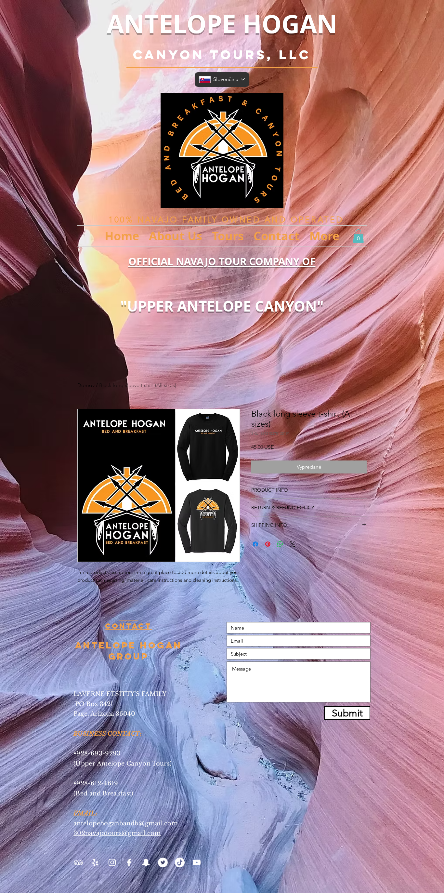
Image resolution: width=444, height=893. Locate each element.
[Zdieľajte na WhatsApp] (280, 544)
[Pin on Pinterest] (268, 544)
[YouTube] (197, 862)
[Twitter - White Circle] (163, 862)
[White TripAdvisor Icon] (78, 862)
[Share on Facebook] (255, 544)
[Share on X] (292, 544)
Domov (86, 385)
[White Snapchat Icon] (146, 862)
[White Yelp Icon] (95, 862)
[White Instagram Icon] (112, 862)
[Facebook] (129, 862)
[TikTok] (180, 862)
